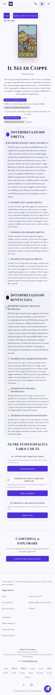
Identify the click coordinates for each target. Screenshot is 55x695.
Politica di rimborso (8, 635)
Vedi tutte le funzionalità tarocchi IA (27, 559)
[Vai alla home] (11, 4)
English (6, 669)
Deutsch (40, 669)
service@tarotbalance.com (29, 661)
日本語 (49, 669)
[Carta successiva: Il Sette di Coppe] (33, 60)
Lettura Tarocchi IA (35, 596)
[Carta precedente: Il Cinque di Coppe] (22, 60)
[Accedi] (48, 4)
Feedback (32, 608)
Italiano (30, 673)
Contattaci (6, 617)
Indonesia (27, 677)
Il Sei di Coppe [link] (9, 20)
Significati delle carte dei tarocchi (40, 602)
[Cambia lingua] (35, 4)
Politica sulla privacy (8, 623)
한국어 (5, 673)
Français (32, 669)
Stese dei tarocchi (8, 608)
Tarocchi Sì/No (7, 602)
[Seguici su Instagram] (31, 685)
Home (4, 596)
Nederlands (39, 673)
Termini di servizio (8, 629)
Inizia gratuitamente (27, 469)
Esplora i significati (27, 493)
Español (13, 673)
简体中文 (14, 669)
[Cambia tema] (42, 4)
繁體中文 (24, 669)
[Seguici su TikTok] (23, 685)
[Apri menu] (5, 4)
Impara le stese (27, 515)
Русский (49, 673)
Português (22, 673)
